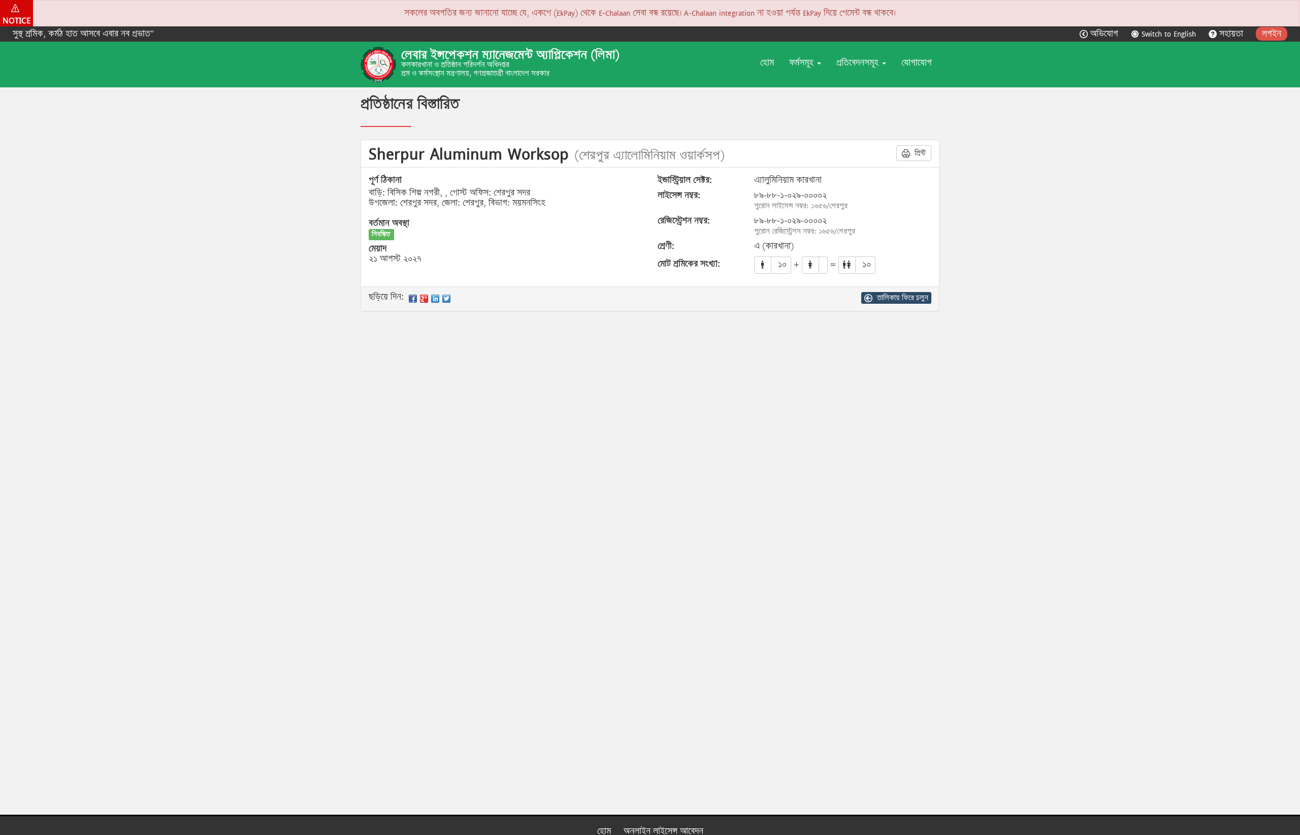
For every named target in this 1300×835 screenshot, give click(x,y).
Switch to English (1168, 33)
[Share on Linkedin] (435, 299)
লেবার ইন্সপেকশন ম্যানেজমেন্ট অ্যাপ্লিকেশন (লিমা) (510, 54)
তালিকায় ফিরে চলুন (901, 297)
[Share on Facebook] (413, 299)
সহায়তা (1231, 33)
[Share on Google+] (424, 299)
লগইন (1271, 33)
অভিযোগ (1104, 33)
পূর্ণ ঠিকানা (385, 180)
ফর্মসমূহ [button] (802, 62)
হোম (767, 62)
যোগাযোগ (916, 62)
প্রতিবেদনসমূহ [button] (858, 62)
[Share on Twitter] (446, 299)
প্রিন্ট (919, 152)
